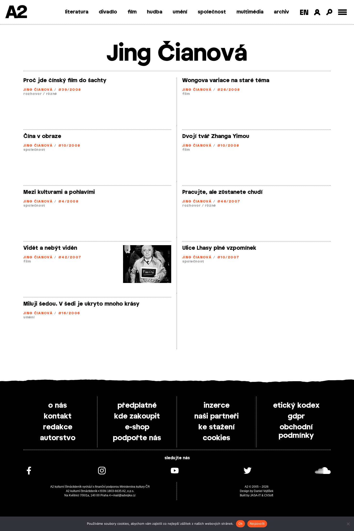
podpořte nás (137, 438)
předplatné (137, 405)
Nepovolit (257, 523)
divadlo (108, 12)
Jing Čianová (37, 90)
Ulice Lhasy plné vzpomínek (219, 248)
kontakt (58, 416)
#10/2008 (69, 146)
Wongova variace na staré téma (225, 80)
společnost (212, 12)
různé (51, 94)
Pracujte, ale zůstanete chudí (222, 192)
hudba (154, 12)
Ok (240, 523)
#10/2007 (228, 258)
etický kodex (296, 405)
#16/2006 (69, 313)
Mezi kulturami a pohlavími (59, 192)
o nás (57, 405)
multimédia (249, 12)
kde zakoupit (137, 416)
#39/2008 (69, 90)
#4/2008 (68, 202)
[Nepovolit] (348, 523)
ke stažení (216, 427)
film (132, 12)
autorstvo (57, 438)
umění (180, 12)
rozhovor (32, 94)
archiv (281, 12)
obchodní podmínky (296, 431)
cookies (216, 438)
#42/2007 (69, 258)
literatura (76, 12)
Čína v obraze (42, 136)
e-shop (137, 427)
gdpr (296, 416)
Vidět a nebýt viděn (50, 248)
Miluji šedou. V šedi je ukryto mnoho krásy (81, 304)
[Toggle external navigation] (342, 12)
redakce (57, 427)
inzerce (216, 405)
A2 (15, 12)
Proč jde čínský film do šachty (64, 80)
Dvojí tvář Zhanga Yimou (215, 136)
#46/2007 (228, 202)
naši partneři (216, 416)
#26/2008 (228, 90)
